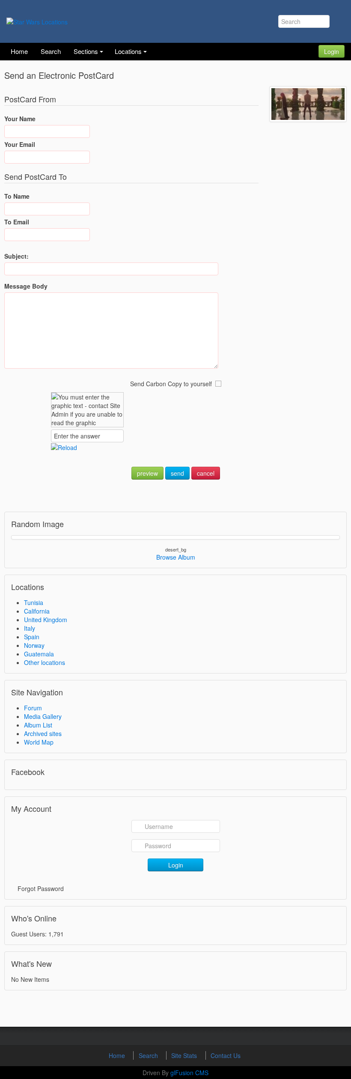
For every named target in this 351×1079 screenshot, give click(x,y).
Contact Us (226, 1055)
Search (149, 1055)
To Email (16, 222)
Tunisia (33, 602)
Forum (33, 707)
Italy (29, 628)
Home (118, 1055)
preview (147, 473)
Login (331, 51)
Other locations (44, 662)
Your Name (20, 118)
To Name (17, 196)
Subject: (16, 256)
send (177, 473)
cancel (205, 473)
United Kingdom (45, 619)
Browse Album (175, 557)
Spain (31, 636)
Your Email (19, 144)
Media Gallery (43, 716)
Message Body (26, 286)
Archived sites (43, 733)
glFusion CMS (189, 1072)
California (37, 611)
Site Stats (185, 1055)
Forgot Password (41, 888)
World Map (39, 742)
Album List (38, 725)
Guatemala (39, 654)
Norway (34, 645)
